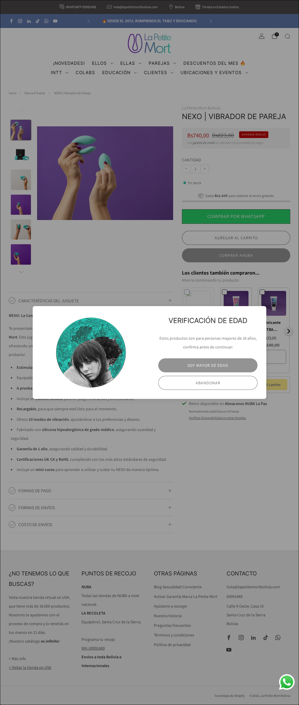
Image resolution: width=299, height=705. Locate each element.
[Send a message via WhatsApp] (287, 682)
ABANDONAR (208, 382)
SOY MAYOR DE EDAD (207, 365)
